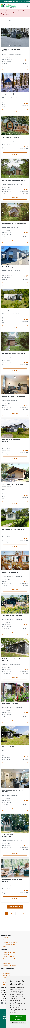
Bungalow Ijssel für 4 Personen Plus (13, 180)
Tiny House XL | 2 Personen (10, 747)
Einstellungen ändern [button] (18, 1022)
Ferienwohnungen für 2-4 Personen (13, 396)
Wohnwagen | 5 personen (10, 310)
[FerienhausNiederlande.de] (8, 6)
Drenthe (5, 978)
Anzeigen (15, 68)
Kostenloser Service (9, 944)
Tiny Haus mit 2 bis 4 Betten (11, 137)
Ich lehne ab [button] (18, 1019)
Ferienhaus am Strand (9, 965)
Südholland (6, 975)
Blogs (4, 947)
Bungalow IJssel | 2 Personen (11, 94)
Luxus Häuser (7, 963)
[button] (9, 45)
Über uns (5, 938)
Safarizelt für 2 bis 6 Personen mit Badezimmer (13, 485)
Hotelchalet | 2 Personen (10, 572)
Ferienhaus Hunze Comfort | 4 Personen (12, 659)
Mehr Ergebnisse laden (15, 906)
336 (23, 913)
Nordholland (6, 973)
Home (2, 21)
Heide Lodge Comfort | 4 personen (13, 529)
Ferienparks (6, 954)
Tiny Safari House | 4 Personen (12, 616)
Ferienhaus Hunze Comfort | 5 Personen (12, 440)
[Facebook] (2, 1003)
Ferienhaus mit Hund (9, 956)
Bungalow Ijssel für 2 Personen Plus (13, 353)
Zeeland (5, 971)
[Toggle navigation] (27, 6)
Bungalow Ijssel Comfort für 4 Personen (12, 880)
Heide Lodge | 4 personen (10, 267)
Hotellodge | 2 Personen (10, 704)
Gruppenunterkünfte (9, 959)
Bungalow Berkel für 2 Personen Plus (14, 223)
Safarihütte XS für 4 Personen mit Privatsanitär (13, 835)
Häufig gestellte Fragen (10, 942)
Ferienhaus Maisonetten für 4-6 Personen (12, 791)
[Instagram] (5, 1003)
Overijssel (6, 982)
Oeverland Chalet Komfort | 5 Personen (11, 50)
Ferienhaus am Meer (9, 952)
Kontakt (5, 940)
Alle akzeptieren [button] (18, 1016)
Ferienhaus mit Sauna (9, 961)
